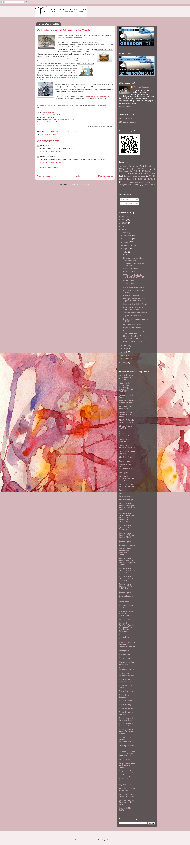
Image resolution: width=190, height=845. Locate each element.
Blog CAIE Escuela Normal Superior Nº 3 (127, 421)
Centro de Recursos (141, 87)
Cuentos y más (125, 461)
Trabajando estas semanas (129, 185)
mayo (126, 349)
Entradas (126, 200)
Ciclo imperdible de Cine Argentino (136, 304)
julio (125, 252)
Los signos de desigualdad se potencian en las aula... (134, 300)
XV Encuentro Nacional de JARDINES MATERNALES (134, 276)
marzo (126, 355)
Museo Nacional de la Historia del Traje (127, 719)
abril (126, 352)
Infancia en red (124, 619)
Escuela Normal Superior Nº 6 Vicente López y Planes (127, 570)
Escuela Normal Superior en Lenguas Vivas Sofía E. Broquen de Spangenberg (127, 517)
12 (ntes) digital (129, 284)
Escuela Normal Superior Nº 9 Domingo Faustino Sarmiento (126, 595)
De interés (150, 166)
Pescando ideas (125, 759)
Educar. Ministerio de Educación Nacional (127, 485)
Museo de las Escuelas (124, 696)
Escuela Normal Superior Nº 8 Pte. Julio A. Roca (126, 586)
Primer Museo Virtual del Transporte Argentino (127, 765)
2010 (124, 229)
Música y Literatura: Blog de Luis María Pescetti (126, 732)
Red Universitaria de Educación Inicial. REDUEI (126, 802)
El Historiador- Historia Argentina (125, 495)
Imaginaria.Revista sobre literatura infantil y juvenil (126, 613)
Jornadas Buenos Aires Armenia (135, 313)
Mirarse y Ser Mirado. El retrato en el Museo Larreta (135, 337)
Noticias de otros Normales (134, 176)
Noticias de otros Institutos (142, 173)
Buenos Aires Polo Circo (132, 341)
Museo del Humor (125, 701)
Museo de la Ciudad (48, 112)
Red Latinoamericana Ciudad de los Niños (127, 795)
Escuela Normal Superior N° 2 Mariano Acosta (125, 527)
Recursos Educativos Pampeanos (127, 790)
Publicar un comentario (49, 168)
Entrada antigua (105, 176)
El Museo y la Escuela (131, 272)
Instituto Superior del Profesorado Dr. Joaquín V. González (127, 645)
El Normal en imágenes (128, 122)
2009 (124, 233)
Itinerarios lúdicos (125, 654)
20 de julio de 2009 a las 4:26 (51, 152)
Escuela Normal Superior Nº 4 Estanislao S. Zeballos (125, 552)
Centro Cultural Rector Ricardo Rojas (127, 447)
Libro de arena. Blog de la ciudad (126, 663)
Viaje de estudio (149, 184)
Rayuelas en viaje (125, 785)
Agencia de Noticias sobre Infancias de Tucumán (126, 377)
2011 (124, 226)
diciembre (128, 236)
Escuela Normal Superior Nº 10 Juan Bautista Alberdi (126, 535)
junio (126, 346)
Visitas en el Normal (130, 269)
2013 (124, 220)
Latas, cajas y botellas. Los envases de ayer (98, 96)
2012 (124, 223)
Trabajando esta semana (139, 182)
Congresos (134, 166)
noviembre (128, 239)
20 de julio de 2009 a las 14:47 (51, 163)
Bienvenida (122, 166)
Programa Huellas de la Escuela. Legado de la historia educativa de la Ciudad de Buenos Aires (127, 776)
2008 (124, 363)
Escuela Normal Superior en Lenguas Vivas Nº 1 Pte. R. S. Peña (127, 507)
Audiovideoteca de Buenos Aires (126, 408)
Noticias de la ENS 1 (129, 171)
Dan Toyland (123, 473)
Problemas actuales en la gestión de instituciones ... (135, 332)
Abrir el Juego (128, 280)
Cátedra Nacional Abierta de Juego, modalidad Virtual (125, 467)
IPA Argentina (124, 651)
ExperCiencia (124, 602)
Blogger (112, 840)
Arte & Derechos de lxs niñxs (134, 287)
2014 (124, 216)
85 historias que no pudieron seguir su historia (133, 259)
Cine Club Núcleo (125, 457)
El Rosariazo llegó (126, 500)
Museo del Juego (125, 705)
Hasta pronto (128, 255)
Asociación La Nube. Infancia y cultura (127, 402)
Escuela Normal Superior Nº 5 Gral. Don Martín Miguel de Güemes (127, 562)
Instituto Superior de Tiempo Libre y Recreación (126, 637)
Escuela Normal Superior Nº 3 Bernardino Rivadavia (127, 543)
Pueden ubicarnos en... (127, 118)
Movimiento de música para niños (126, 680)
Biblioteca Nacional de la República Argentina (126, 414)
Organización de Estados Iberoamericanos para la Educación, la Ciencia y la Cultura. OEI (127, 742)
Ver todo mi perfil (125, 107)
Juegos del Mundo (126, 658)
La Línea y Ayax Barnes (132, 324)
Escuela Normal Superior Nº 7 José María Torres (126, 578)
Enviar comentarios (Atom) (80, 184)
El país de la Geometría (132, 328)
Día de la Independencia (132, 295)
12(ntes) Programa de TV (132, 316)
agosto (127, 249)
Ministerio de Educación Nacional (126, 675)
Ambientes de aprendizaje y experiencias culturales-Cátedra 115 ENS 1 (126, 387)
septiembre (128, 245)
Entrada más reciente (47, 176)
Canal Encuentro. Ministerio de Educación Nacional (126, 434)
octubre (127, 242)
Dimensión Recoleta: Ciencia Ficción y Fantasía (134, 308)
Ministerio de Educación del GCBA (127, 669)
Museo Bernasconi (126, 691)
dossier (42, 101)
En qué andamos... (137, 169)
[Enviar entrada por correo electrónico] (74, 131)
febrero (127, 359)
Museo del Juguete (126, 708)
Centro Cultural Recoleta (124, 441)
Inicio (77, 176)
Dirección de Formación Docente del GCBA (126, 478)
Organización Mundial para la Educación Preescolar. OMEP (127, 753)
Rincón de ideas (51, 134)
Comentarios (127, 204)
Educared (122, 490)
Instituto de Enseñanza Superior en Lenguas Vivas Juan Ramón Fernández (126, 627)
